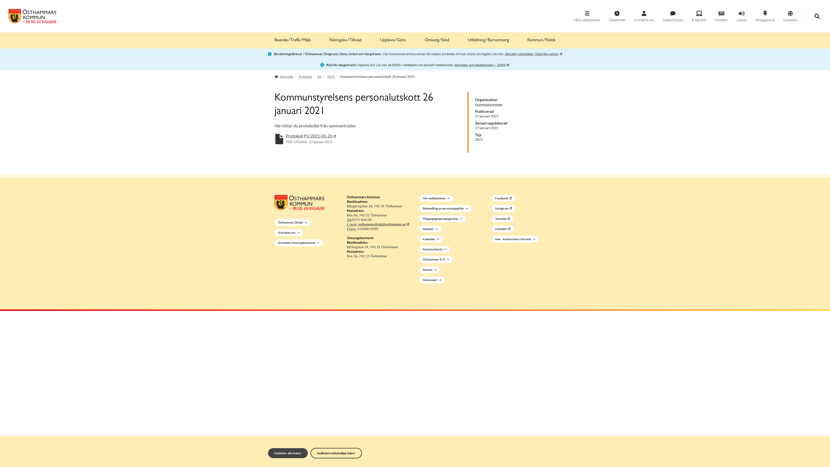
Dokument (430, 280)
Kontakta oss (286, 232)
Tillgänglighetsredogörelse (440, 219)
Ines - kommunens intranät (513, 239)
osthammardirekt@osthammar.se (382, 224)
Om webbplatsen (434, 198)
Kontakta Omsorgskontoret (296, 243)
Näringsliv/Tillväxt (345, 40)
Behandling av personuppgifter (443, 208)
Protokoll (305, 76)
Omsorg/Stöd (437, 40)
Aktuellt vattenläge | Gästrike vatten (531, 54)
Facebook (501, 198)
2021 (331, 76)
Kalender (429, 239)
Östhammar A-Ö (434, 259)
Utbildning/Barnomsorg (488, 40)
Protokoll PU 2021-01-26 (309, 135)
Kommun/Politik (541, 40)
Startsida (286, 76)
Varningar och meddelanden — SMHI (480, 65)
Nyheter (428, 229)
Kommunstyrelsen (489, 104)
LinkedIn (501, 229)
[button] (587, 16)
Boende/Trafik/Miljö (293, 40)
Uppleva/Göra (393, 40)
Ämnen (428, 270)
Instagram (502, 208)
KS (319, 76)
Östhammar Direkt (290, 222)
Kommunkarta (432, 249)
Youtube (500, 219)
